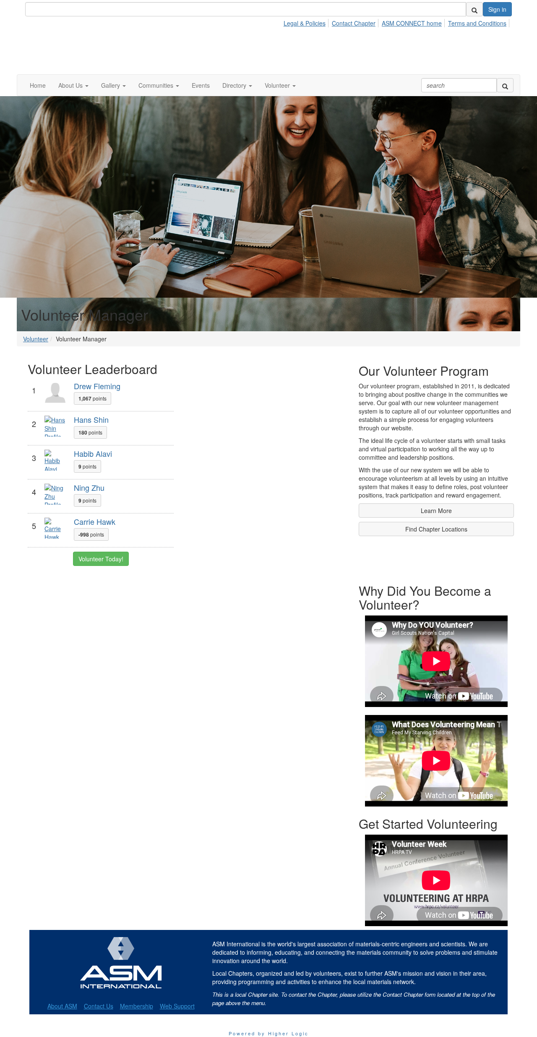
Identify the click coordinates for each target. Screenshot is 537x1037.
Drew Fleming (97, 385)
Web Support (177, 1006)
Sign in (497, 9)
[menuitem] (307, 21)
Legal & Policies (305, 23)
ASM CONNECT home (412, 23)
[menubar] (397, 21)
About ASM (62, 1006)
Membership (136, 1006)
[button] (73, 85)
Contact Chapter (353, 23)
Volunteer (35, 339)
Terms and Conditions (477, 23)
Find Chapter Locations (436, 529)
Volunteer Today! (100, 559)
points (92, 398)
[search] (474, 9)
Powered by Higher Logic (269, 1033)
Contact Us (98, 1006)
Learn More (436, 510)
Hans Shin (91, 419)
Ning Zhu (89, 487)
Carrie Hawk (94, 521)
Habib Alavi (93, 453)
